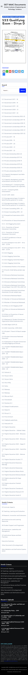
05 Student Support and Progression (13, 16)
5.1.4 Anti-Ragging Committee (11, 263)
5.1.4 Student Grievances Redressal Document (12, 337)
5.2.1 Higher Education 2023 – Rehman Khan (13, 455)
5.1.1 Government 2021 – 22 (10, 113)
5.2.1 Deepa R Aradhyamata (10, 406)
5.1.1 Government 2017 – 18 (10, 99)
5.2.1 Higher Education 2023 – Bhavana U (13, 439)
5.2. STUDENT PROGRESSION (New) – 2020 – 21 (13, 357)
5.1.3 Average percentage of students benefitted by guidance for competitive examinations (14, 204)
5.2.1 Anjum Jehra (7, 376)
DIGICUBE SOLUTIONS (17, 671)
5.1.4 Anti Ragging (7, 253)
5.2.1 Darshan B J (7, 403)
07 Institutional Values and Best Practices (13, 585)
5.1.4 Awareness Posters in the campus (13, 266)
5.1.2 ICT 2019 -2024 (8, 195)
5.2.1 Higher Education (8, 427)
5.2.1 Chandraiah (7, 399)
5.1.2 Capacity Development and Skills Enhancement (13, 175)
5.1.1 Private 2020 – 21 (8, 147)
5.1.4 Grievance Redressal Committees (13, 282)
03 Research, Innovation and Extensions (14, 515)
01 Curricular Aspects (8, 507)
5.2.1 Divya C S (6, 413)
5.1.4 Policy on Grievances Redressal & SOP (13, 310)
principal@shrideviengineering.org (10, 661)
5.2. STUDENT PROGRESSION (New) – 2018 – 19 (13, 347)
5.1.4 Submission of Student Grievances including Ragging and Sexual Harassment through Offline (14, 342)
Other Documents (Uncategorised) (12, 545)
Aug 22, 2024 (6, 607)
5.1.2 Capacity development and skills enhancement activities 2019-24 (13, 180)
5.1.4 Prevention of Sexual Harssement (13, 220)
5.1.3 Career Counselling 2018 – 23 (12, 208)
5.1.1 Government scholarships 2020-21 (13, 130)
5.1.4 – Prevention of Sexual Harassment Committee (10, 228)
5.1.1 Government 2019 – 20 (10, 106)
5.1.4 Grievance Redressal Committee (13, 278)
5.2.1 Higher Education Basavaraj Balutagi (12, 463)
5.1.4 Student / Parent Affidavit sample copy (14, 332)
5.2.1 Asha (5, 386)
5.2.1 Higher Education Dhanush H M (13, 492)
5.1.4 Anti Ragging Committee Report (13, 260)
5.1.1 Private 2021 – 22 (8, 150)
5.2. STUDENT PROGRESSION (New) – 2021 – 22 (13, 363)
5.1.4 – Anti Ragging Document (11, 224)
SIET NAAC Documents (15, 4)
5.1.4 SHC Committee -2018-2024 (12, 328)
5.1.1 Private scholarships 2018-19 (12, 161)
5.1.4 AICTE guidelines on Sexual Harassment (11, 238)
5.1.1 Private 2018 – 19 (8, 140)
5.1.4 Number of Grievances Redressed (13, 299)
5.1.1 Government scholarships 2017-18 (13, 120)
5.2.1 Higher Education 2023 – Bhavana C (13, 434)
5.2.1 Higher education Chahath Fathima (11, 484)
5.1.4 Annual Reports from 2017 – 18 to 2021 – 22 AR (13, 243)
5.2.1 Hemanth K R (7, 423)
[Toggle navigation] (1, 6)
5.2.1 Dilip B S (6, 410)
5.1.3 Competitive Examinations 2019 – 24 (13, 216)
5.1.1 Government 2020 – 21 (10, 109)
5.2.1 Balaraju (6, 389)
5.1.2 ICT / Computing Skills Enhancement (10, 190)
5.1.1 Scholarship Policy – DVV (10, 610)
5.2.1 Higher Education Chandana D (12, 488)
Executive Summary (8, 541)
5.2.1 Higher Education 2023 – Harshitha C (14, 450)
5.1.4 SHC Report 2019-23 (9, 324)
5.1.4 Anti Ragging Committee (11, 256)
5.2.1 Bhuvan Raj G (7, 396)
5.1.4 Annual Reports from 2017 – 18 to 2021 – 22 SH (13, 248)
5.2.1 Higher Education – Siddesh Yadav (14, 430)
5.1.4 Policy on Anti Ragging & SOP (12, 306)
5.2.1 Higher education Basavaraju (12, 468)
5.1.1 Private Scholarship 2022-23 (12, 154)
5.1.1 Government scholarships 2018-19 (13, 123)
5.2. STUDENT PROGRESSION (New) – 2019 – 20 (13, 352)
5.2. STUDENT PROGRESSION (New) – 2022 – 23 (13, 368)
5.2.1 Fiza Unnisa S (7, 417)
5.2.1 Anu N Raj (6, 382)
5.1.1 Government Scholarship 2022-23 (13, 116)
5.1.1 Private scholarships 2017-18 (12, 157)
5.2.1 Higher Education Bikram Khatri (13, 471)
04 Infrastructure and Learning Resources (13, 576)
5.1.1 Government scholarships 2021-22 (13, 133)
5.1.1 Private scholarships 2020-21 (12, 167)
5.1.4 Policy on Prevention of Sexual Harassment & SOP (12, 315)
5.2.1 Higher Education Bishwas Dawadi (13, 475)
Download (5, 67)
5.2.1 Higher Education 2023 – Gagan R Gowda (13, 445)
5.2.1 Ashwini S (6, 372)
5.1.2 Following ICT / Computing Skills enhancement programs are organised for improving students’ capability (13, 185)
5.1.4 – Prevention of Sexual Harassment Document (10, 233)
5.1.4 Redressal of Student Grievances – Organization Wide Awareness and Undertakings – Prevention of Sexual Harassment (14, 320)
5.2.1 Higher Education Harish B (11, 495)
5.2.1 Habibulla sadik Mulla (9, 420)
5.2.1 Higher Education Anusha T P (12, 459)
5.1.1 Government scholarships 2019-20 (13, 126)
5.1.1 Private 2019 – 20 (8, 143)
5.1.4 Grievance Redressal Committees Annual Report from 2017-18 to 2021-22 (14, 286)
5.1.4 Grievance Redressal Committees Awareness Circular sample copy (13, 291)
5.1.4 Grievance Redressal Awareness (13, 275)
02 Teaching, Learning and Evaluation (13, 511)
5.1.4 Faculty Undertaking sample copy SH (13, 270)
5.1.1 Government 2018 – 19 (10, 102)
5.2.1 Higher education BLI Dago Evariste (11, 479)
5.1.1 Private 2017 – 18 (8, 137)
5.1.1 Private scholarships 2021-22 (12, 171)
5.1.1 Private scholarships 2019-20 (12, 164)
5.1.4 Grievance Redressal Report (11, 295)
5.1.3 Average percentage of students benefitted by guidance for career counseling (13, 199)
